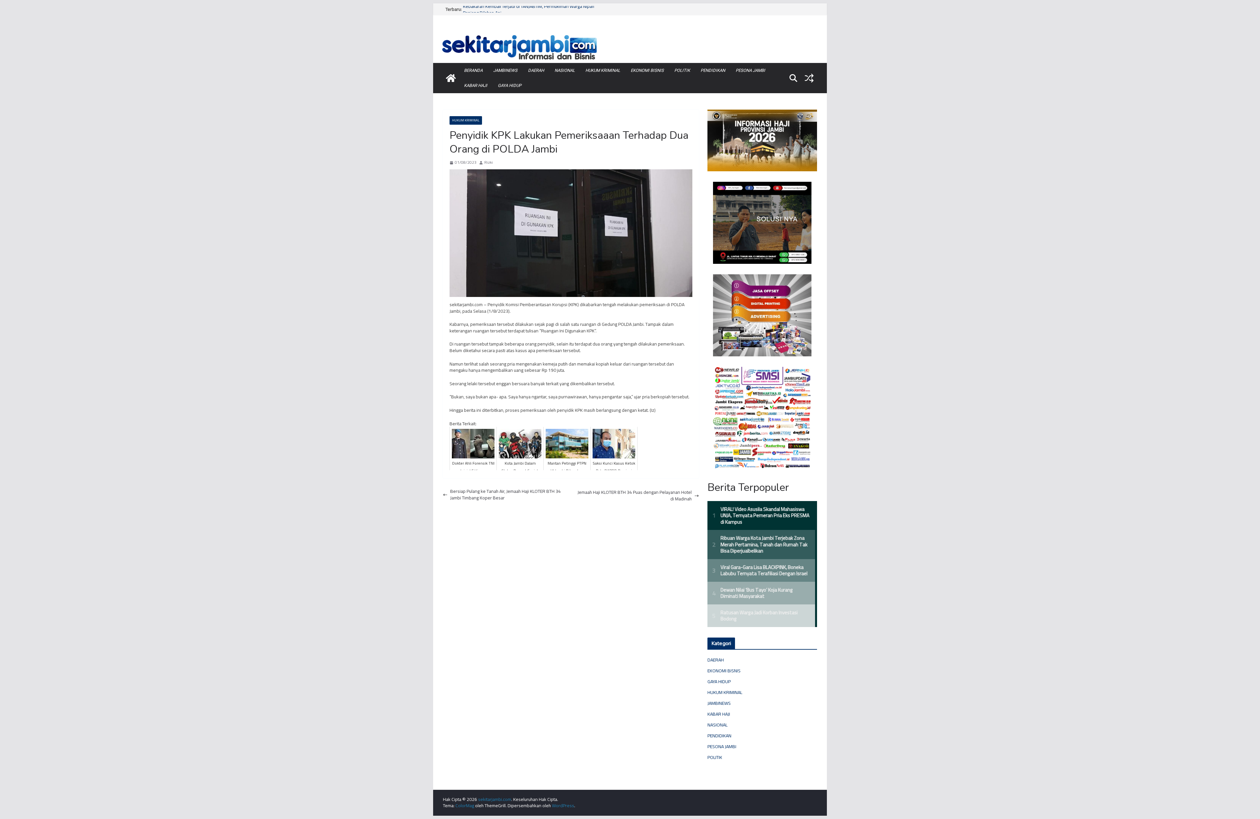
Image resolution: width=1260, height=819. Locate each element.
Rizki (488, 162)
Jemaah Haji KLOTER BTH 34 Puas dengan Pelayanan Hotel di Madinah (635, 495)
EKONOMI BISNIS (647, 70)
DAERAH (536, 70)
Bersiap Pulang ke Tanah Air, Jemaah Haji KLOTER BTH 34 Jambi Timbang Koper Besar (505, 494)
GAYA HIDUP (509, 85)
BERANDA (473, 70)
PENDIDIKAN (713, 70)
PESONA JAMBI (750, 70)
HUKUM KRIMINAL (602, 70)
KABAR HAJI (475, 85)
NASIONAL (565, 70)
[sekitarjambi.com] (630, 34)
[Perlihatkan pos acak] (809, 78)
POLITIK (682, 70)
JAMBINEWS (505, 70)
